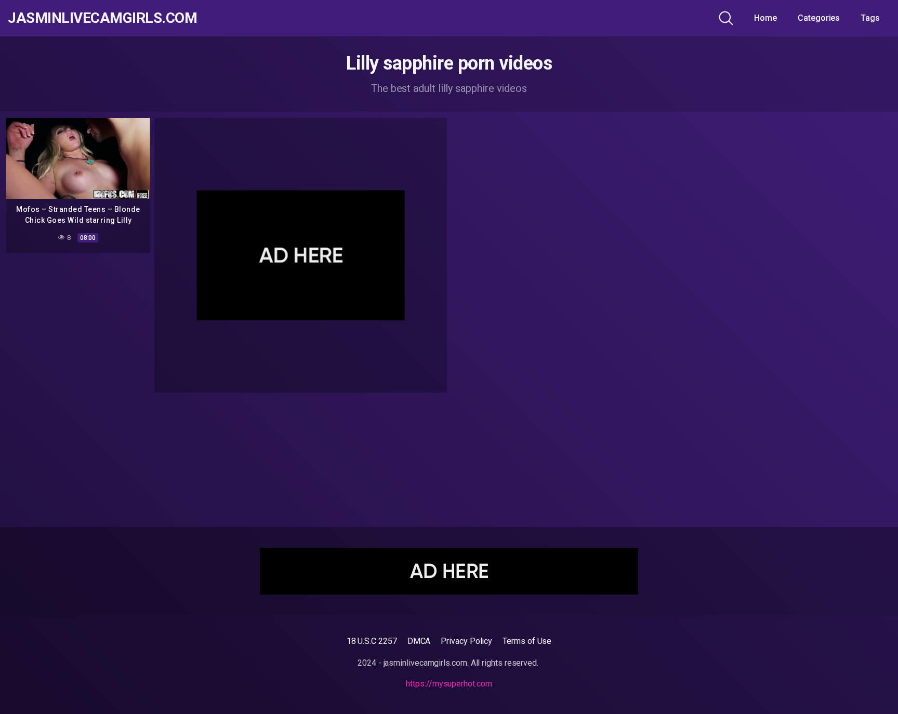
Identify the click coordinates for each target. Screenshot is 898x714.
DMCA (419, 641)
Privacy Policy (466, 641)
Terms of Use (527, 641)
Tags (870, 18)
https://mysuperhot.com (449, 684)
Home (765, 18)
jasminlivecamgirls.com (102, 18)
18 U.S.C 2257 (372, 641)
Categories (819, 18)
